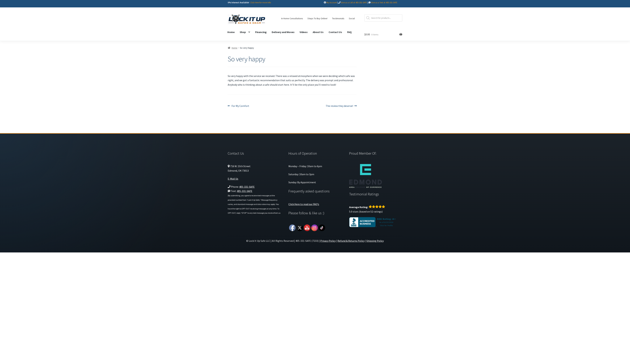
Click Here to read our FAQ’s (303, 204)
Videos (304, 32)
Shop (243, 32)
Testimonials (338, 18)
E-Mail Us (233, 178)
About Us (318, 32)
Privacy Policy (328, 240)
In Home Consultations (292, 18)
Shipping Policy (375, 240)
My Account (331, 2)
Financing (261, 32)
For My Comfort (240, 106)
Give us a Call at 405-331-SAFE (354, 2)
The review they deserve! (339, 106)
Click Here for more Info (260, 2)
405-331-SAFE (247, 186)
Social (352, 18)
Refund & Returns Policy (351, 240)
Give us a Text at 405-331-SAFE (384, 2)
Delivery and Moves (283, 32)
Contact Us (335, 32)
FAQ (349, 32)
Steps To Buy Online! (317, 18)
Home (231, 32)
